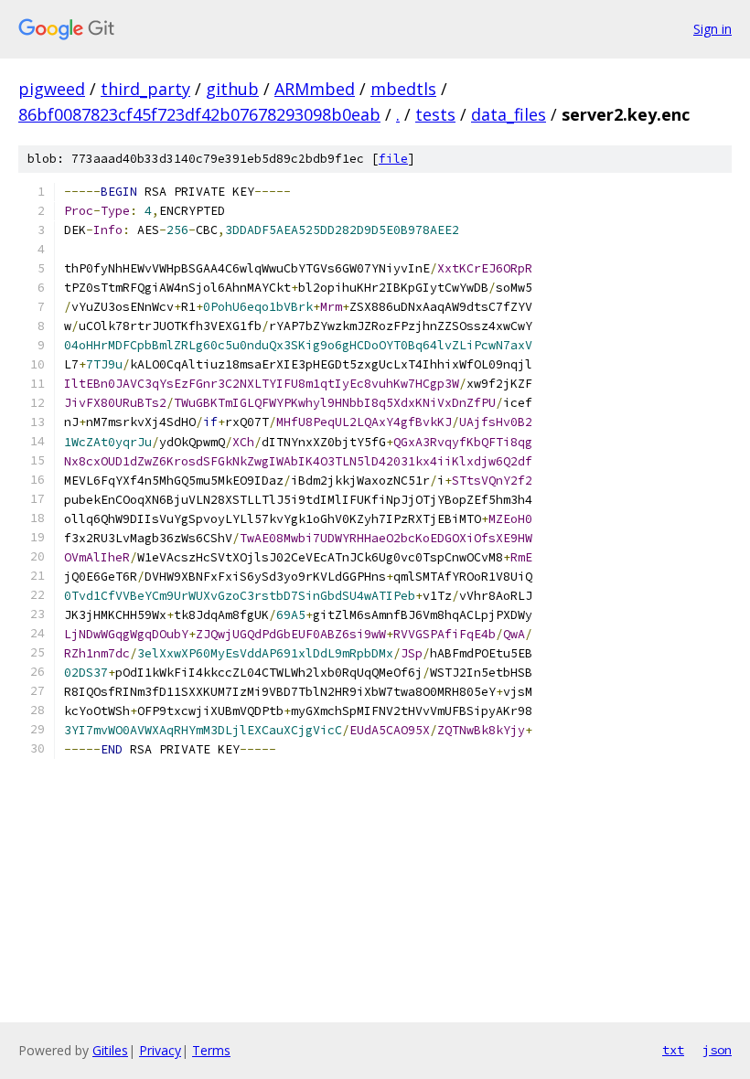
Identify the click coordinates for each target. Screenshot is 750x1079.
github (232, 89)
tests (435, 114)
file (393, 158)
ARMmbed (314, 89)
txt (673, 1050)
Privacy (160, 1050)
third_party (145, 89)
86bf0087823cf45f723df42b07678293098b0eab (199, 114)
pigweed (51, 89)
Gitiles (110, 1050)
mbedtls (403, 89)
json (717, 1050)
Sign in (712, 28)
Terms (211, 1050)
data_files (508, 114)
